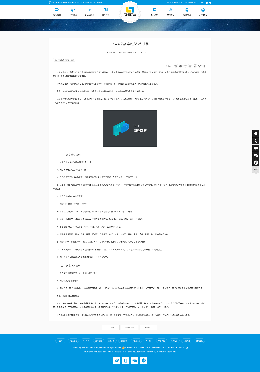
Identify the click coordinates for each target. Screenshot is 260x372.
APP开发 (73, 14)
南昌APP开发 (108, 351)
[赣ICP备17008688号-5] (157, 347)
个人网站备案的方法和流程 (64, 60)
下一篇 (147, 327)
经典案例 (124, 341)
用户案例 (154, 14)
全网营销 (98, 341)
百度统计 (180, 347)
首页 (60, 341)
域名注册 (174, 341)
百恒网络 (173, 351)
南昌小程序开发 (120, 351)
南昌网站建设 (97, 351)
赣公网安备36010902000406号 (136, 347)
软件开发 (105, 14)
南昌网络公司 (162, 351)
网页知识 (187, 14)
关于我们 (203, 14)
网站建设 (57, 14)
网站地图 (171, 347)
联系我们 (161, 341)
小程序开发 (89, 14)
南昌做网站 (151, 351)
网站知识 (136, 341)
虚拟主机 (199, 341)
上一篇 (111, 327)
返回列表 (130, 327)
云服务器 (186, 341)
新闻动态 (170, 14)
